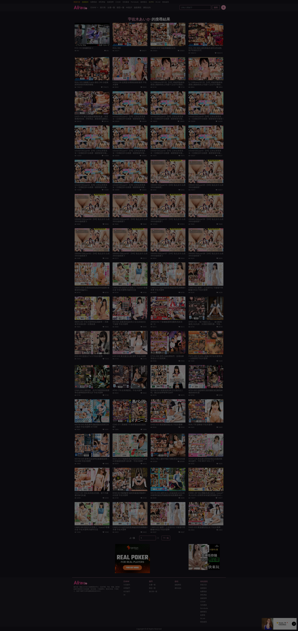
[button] (169, 316)
